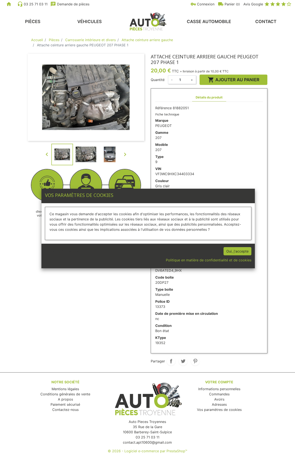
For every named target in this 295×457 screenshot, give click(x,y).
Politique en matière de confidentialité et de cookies (208, 260)
